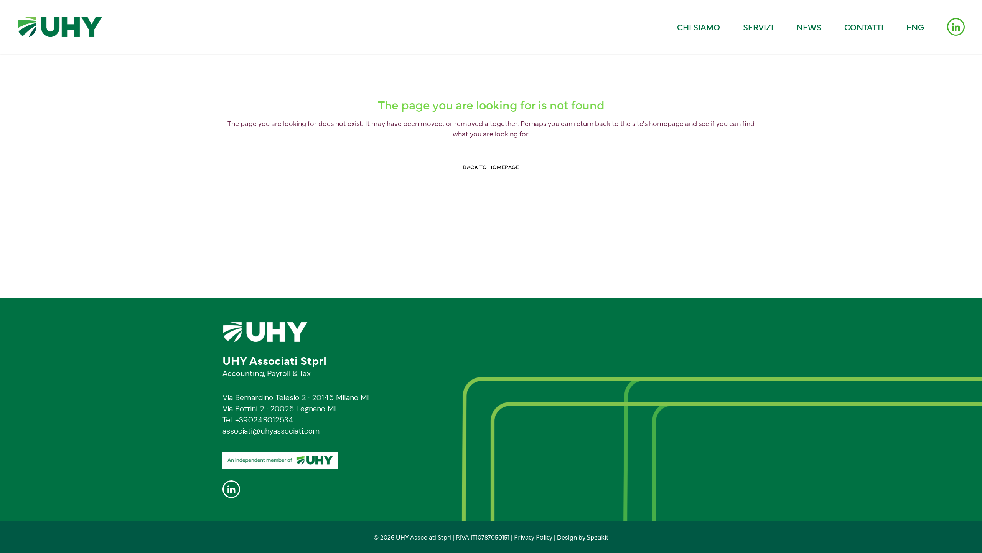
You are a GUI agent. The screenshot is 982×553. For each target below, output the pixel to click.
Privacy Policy (533, 537)
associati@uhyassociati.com (271, 431)
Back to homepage (491, 167)
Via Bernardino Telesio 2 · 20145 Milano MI (295, 397)
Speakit (597, 537)
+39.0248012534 (264, 420)
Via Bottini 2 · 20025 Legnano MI (279, 409)
